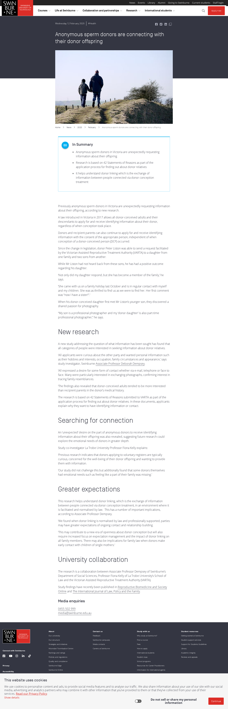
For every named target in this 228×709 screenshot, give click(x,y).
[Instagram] (16, 656)
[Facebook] (4, 656)
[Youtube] (10, 656)
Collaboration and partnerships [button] (102, 11)
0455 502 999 (67, 609)
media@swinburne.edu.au (74, 613)
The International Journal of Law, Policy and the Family (106, 591)
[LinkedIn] (23, 656)
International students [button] (160, 11)
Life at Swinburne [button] (66, 11)
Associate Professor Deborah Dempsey (120, 364)
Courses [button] (44, 11)
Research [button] (133, 11)
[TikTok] (29, 656)
